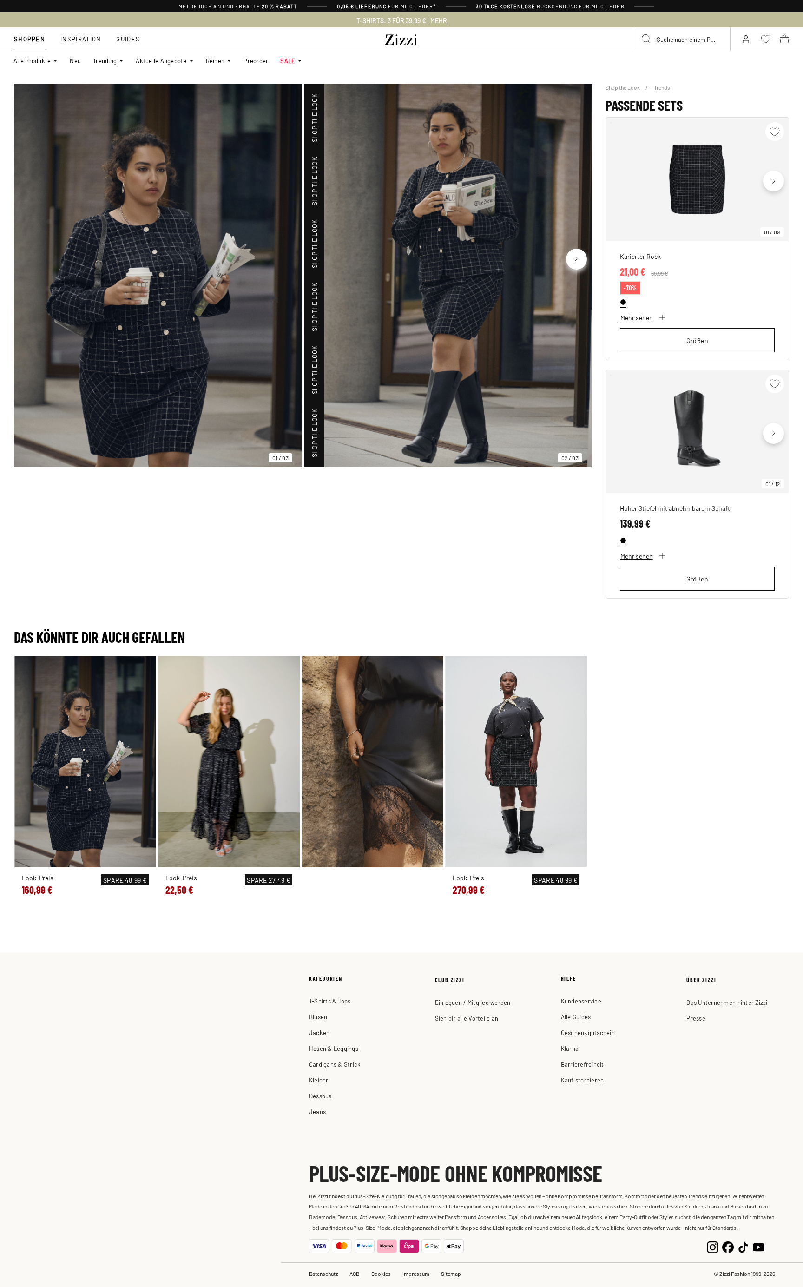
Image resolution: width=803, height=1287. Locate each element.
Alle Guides (576, 1017)
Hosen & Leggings (333, 1048)
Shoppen (29, 39)
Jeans (317, 1111)
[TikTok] (743, 1246)
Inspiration (80, 39)
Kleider (319, 1080)
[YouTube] (758, 1246)
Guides (128, 39)
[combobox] (682, 39)
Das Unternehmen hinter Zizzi (726, 1002)
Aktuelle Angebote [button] (161, 61)
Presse (695, 1018)
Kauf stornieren (582, 1080)
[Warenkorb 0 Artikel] (784, 39)
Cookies (381, 1273)
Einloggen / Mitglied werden (473, 1002)
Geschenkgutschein (588, 1032)
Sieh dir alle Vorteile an (467, 1018)
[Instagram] (712, 1246)
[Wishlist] (774, 131)
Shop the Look (623, 87)
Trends (662, 87)
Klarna (570, 1048)
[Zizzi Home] (401, 38)
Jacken (319, 1032)
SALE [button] (287, 61)
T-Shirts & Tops (330, 1001)
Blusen (318, 1017)
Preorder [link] (256, 61)
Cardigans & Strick (335, 1064)
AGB (354, 1273)
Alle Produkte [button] (32, 61)
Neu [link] (75, 61)
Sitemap (451, 1273)
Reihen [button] (215, 61)
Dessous (320, 1096)
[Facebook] (728, 1246)
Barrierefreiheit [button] (582, 1064)
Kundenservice (581, 1001)
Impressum (415, 1273)
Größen (697, 340)
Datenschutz (323, 1273)
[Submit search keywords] (646, 39)
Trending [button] (105, 61)
